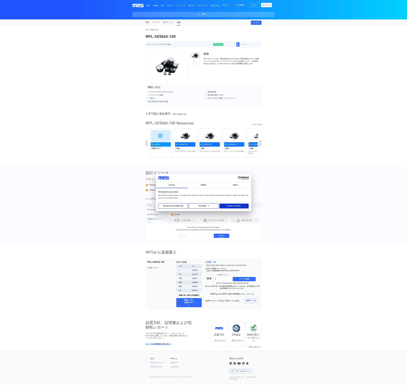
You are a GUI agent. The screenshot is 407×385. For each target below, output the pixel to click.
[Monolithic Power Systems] (138, 5)
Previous (147, 143)
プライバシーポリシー (237, 377)
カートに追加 (244, 279)
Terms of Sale (251, 377)
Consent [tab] (172, 185)
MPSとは (174, 358)
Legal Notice (234, 379)
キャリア (174, 363)
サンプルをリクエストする (158, 101)
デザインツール (156, 367)
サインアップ (266, 5)
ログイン (254, 5)
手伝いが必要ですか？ (243, 371)
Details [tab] (203, 185)
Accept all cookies (234, 206)
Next (260, 143)
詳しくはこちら (248, 294)
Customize (202, 206)
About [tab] (235, 185)
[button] (195, 55)
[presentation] (189, 66)
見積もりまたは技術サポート (189, 302)
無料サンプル (251, 301)
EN (236, 5)
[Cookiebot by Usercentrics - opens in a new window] (239, 178)
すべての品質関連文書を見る (158, 344)
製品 (152, 358)
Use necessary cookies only (173, 206)
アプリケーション (157, 363)
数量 (209, 278)
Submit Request (221, 236)
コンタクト (175, 367)
